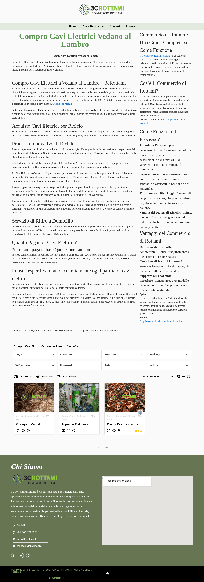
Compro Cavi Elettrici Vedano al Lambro (98, 330)
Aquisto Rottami (75, 424)
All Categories (32, 330)
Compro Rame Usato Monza (30, 416)
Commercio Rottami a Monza (156, 55)
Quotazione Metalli (62, 103)
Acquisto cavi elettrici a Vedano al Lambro (161, 321)
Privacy (130, 26)
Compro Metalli (28, 424)
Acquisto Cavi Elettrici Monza (58, 330)
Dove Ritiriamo (91, 26)
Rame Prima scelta (122, 424)
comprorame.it (173, 119)
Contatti (115, 26)
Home (72, 26)
